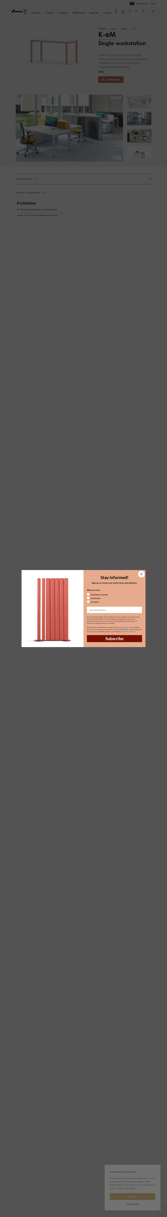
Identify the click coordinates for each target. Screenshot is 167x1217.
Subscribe (114, 638)
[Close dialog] (141, 574)
